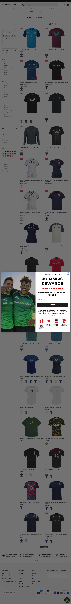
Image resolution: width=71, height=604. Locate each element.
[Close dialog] (68, 273)
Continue (53, 304)
